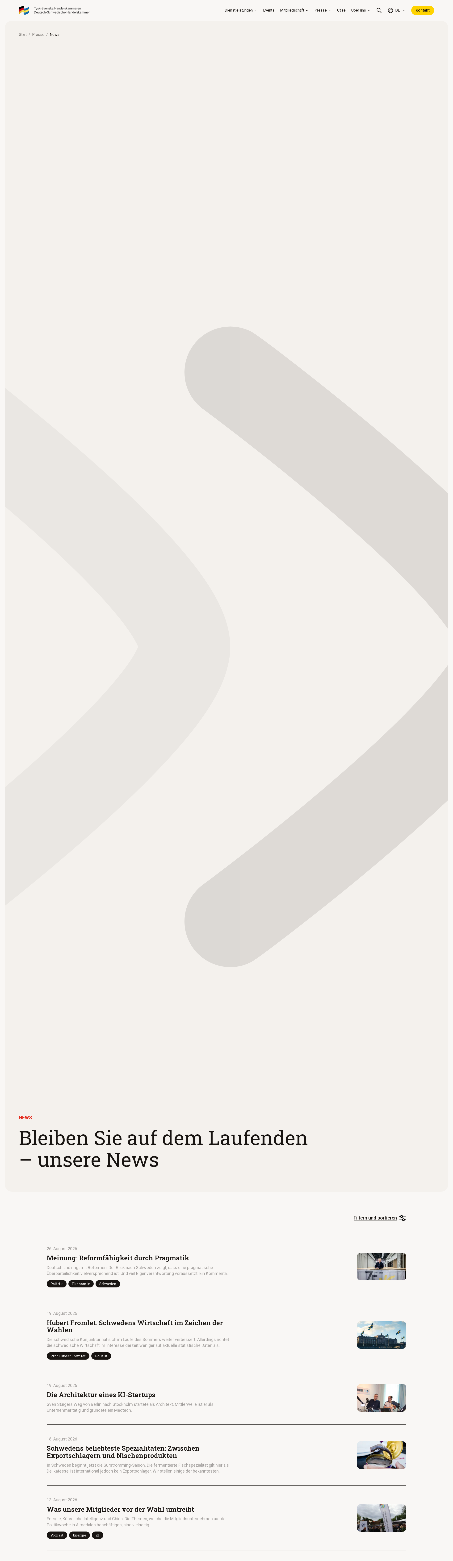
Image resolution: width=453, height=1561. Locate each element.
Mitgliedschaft (292, 10)
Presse (321, 10)
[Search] (379, 10)
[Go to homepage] (54, 10)
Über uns (358, 10)
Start (23, 34)
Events (268, 10)
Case (341, 10)
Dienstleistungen (239, 10)
